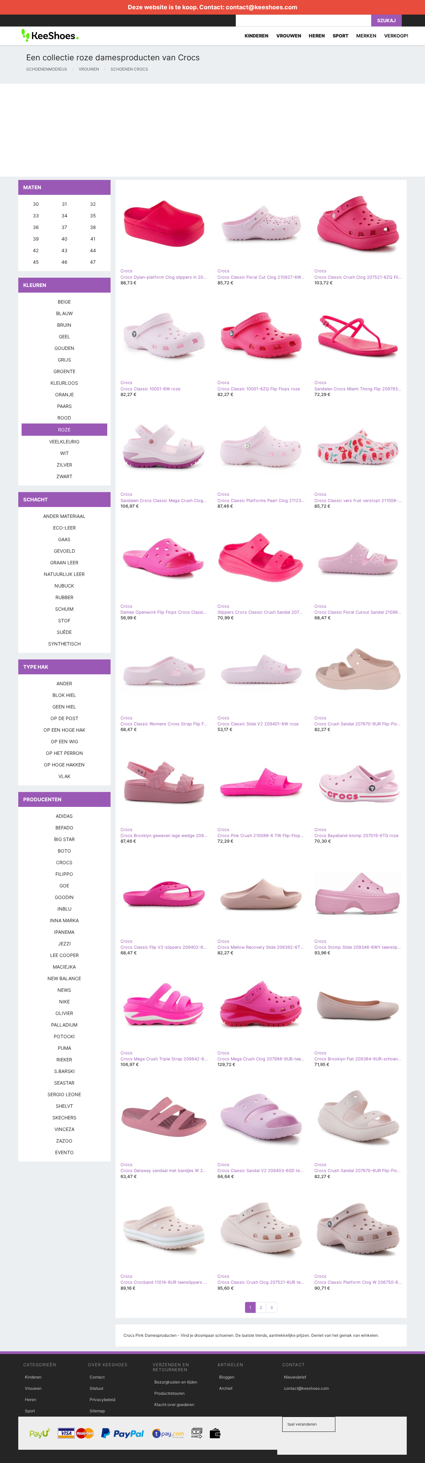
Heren (30, 1399)
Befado (64, 827)
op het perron (64, 753)
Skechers (64, 1117)
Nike (64, 1001)
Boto (64, 851)
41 (93, 239)
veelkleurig (64, 441)
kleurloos (64, 383)
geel (64, 336)
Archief (225, 1388)
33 (36, 215)
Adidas (64, 816)
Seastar (64, 1083)
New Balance (64, 978)
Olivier (64, 1013)
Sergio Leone (64, 1094)
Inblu (64, 909)
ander (64, 683)
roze (64, 429)
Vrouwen (33, 1388)
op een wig (64, 741)
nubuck (64, 586)
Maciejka (64, 967)
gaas (64, 539)
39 (36, 239)
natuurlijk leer (64, 574)
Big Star (64, 839)
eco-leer (64, 528)
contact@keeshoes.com (261, 7)
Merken (366, 35)
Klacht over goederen (174, 1404)
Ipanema (64, 932)
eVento (64, 1152)
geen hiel (64, 706)
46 (64, 262)
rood (64, 418)
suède (64, 632)
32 (93, 204)
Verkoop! (396, 35)
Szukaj (386, 20)
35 (93, 215)
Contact (97, 1377)
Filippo (64, 874)
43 (64, 250)
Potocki (64, 1036)
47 (93, 262)
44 (93, 250)
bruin (64, 325)
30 (36, 204)
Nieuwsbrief (295, 1377)
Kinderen (33, 1377)
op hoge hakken (64, 764)
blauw (64, 313)
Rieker (64, 1059)
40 (64, 239)
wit (64, 453)
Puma (64, 1048)
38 (93, 227)
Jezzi (64, 943)
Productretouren (169, 1393)
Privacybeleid (102, 1399)
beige (64, 302)
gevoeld (64, 551)
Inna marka (64, 920)
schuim (64, 609)
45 (36, 262)
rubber (64, 597)
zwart (64, 476)
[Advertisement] (199, 130)
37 (64, 227)
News (64, 990)
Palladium (64, 1025)
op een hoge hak (64, 730)
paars (64, 406)
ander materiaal (64, 516)
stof (64, 620)
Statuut (96, 1388)
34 (64, 215)
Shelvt (64, 1106)
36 (36, 227)
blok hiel (64, 695)
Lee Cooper (64, 955)
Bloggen (226, 1377)
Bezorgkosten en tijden (175, 1381)
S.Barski (64, 1071)
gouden (64, 348)
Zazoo (64, 1141)
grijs (64, 360)
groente (64, 371)
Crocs (64, 862)
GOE (64, 885)
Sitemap (97, 1410)
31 (64, 204)
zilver (64, 465)
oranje (64, 394)
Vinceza (64, 1129)
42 (36, 250)
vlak (64, 776)
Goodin (64, 897)
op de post (64, 718)
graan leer (64, 562)
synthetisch (64, 644)
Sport (30, 1410)
